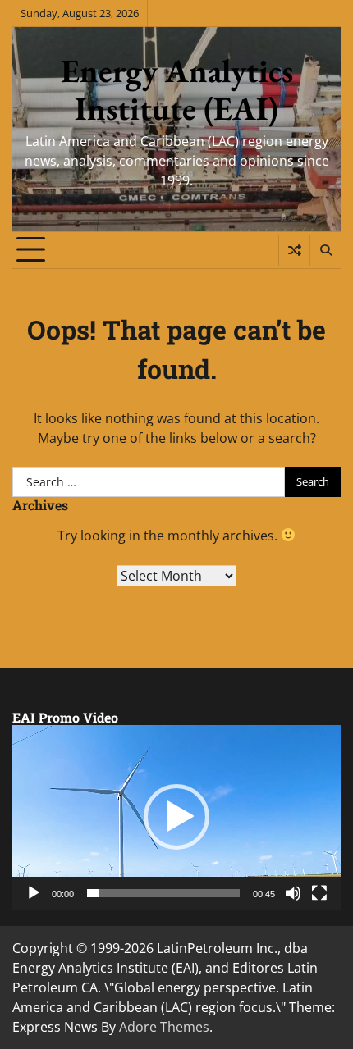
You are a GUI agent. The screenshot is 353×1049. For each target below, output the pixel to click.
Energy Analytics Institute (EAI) (177, 89)
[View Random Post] (294, 250)
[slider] (163, 893)
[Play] (33, 893)
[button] (176, 817)
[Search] (325, 250)
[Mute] (293, 893)
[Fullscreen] (319, 893)
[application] (176, 817)
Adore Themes (164, 1027)
